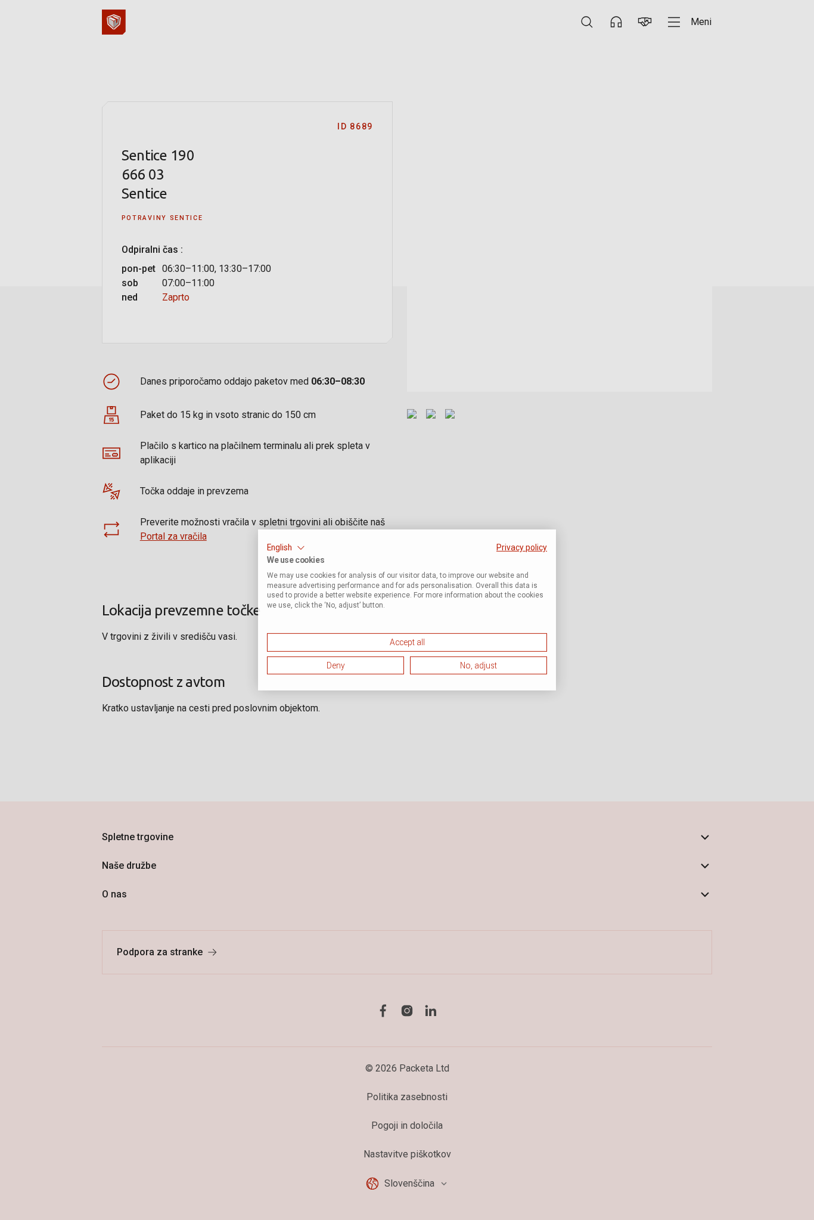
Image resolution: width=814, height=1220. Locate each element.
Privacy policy (521, 547)
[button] (286, 548)
